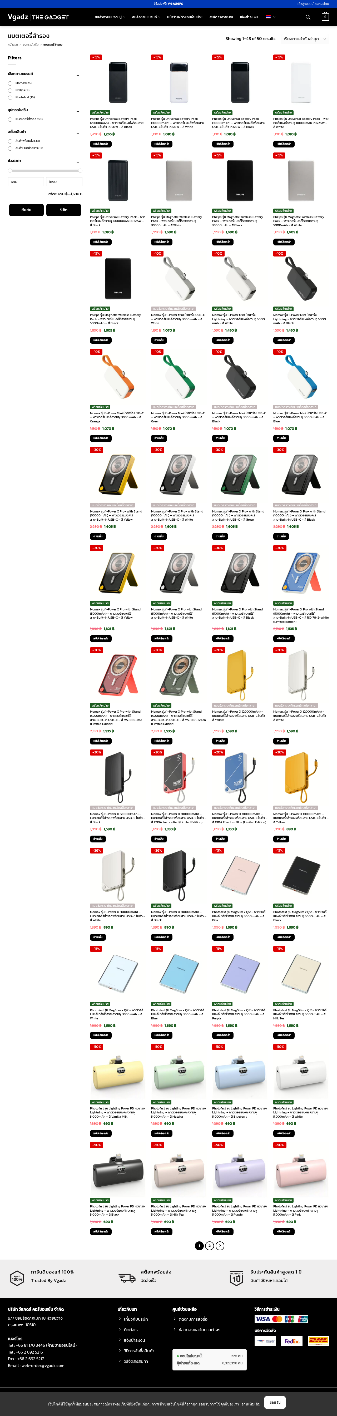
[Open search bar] (308, 17)
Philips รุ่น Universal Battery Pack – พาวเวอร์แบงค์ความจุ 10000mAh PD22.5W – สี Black (117, 221)
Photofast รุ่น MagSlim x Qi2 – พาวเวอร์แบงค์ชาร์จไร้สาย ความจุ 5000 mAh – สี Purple (238, 1014)
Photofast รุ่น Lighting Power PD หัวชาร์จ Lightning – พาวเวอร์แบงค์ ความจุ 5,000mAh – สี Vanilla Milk (117, 1113)
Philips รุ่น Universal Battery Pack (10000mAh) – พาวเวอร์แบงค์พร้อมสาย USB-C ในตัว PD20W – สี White (177, 123)
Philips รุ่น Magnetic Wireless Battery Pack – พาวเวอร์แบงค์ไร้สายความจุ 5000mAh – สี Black (115, 319)
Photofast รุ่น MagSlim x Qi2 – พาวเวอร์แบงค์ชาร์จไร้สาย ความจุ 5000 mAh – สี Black (299, 916)
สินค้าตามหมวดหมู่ (108, 16)
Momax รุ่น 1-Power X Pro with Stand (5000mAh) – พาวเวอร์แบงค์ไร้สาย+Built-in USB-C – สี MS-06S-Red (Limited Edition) (116, 718)
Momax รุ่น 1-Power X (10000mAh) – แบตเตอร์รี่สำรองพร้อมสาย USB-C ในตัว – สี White (117, 916)
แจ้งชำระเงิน (249, 16)
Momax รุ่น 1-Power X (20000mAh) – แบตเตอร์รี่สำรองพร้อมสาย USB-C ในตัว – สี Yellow (239, 716)
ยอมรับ (275, 1402)
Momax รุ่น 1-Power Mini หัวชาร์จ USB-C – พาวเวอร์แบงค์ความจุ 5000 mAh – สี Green (178, 417)
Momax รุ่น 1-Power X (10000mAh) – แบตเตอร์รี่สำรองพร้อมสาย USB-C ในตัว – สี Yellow (301, 818)
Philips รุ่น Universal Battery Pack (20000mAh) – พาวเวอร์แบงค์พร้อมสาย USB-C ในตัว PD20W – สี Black (116, 123)
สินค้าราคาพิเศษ (221, 16)
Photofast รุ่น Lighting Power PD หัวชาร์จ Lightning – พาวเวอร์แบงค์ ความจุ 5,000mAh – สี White (300, 1113)
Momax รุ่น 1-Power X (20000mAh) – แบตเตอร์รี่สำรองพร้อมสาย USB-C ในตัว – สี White (301, 716)
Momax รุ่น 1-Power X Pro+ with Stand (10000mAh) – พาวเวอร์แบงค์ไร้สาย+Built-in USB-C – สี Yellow (116, 516)
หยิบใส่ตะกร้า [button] (100, 144)
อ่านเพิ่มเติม (250, 1404)
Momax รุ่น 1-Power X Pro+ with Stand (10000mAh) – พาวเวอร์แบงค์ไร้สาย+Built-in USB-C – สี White (177, 516)
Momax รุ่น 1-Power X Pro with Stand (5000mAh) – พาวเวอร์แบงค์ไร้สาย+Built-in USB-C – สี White (176, 614)
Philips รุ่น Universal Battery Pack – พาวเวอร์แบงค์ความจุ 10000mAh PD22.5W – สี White (301, 123)
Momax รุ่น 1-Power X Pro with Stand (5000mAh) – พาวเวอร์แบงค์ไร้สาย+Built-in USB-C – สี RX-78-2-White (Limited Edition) (301, 616)
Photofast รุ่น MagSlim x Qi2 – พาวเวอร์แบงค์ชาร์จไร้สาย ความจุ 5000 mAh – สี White (116, 1014)
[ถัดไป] (220, 1245)
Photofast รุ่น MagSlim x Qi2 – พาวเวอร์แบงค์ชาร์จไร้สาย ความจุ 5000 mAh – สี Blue (177, 1014)
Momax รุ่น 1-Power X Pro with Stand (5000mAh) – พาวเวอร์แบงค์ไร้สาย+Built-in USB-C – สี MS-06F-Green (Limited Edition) (178, 718)
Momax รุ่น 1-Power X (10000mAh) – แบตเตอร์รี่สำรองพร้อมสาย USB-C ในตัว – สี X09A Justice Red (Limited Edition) (178, 818)
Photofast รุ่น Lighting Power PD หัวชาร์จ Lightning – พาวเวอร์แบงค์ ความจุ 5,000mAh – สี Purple (239, 1211)
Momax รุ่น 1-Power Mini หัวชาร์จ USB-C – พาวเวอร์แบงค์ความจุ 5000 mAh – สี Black (239, 417)
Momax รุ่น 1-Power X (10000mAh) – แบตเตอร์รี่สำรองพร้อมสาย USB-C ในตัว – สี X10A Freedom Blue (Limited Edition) (239, 818)
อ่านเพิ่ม (159, 340)
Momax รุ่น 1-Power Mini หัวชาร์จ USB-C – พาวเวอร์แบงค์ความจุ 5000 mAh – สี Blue (300, 417)
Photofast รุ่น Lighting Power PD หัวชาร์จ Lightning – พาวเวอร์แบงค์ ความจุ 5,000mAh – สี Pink (300, 1211)
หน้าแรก (13, 44)
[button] (313, 4)
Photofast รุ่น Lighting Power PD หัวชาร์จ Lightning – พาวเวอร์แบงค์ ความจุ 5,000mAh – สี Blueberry (239, 1113)
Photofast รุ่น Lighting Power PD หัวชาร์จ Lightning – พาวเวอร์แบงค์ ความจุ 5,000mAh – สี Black (117, 1211)
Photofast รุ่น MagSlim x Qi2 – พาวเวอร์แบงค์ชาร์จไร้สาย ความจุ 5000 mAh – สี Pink (238, 916)
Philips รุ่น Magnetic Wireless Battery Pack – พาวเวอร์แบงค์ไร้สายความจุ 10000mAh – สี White (176, 221)
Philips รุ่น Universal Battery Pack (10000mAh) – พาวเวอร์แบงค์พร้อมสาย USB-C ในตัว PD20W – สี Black (238, 123)
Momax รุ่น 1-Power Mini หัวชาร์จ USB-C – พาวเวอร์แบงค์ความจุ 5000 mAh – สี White (178, 319)
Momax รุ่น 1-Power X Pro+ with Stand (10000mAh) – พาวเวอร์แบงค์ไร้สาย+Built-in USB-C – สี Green (238, 516)
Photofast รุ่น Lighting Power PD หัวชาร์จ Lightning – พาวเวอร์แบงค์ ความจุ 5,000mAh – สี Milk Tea (178, 1211)
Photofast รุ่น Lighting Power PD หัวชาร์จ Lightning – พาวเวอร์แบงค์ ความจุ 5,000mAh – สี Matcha (178, 1113)
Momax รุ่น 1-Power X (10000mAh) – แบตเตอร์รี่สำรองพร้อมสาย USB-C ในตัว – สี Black (178, 916)
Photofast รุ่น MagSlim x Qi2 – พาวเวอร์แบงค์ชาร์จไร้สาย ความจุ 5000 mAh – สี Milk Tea (299, 1014)
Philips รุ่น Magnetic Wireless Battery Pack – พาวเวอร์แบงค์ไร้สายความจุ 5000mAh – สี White (298, 221)
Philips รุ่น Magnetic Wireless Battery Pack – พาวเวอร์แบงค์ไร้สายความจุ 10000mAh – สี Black (237, 221)
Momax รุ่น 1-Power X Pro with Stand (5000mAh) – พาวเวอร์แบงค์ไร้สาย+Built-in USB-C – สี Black (237, 614)
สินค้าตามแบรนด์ (144, 16)
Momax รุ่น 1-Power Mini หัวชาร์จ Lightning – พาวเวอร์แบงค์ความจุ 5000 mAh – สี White (238, 319)
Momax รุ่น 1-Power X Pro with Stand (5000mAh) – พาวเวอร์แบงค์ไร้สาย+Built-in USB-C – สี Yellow (115, 614)
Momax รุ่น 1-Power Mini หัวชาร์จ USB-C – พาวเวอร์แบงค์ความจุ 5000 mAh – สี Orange (117, 417)
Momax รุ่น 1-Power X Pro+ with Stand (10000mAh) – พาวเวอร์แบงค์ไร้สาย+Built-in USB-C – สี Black (299, 516)
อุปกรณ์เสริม (31, 44)
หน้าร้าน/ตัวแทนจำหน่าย (184, 16)
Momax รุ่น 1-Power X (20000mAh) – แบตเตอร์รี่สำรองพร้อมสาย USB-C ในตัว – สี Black (117, 818)
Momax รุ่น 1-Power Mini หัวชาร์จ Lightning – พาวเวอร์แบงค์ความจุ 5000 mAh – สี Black (299, 319)
